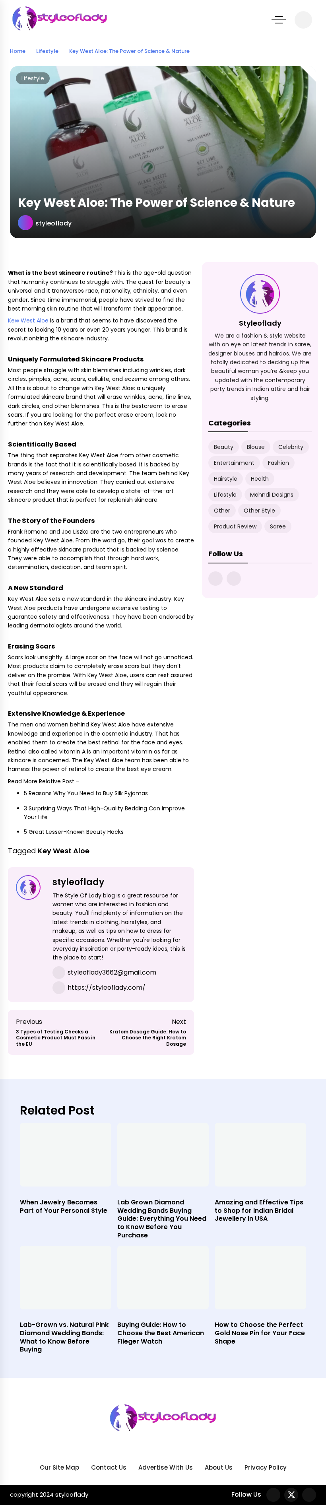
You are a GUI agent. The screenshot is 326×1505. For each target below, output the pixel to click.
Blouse (256, 447)
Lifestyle (32, 78)
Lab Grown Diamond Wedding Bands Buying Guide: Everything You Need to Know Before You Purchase (161, 1219)
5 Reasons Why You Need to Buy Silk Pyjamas (86, 793)
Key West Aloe (63, 851)
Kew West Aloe (28, 320)
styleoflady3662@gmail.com (112, 972)
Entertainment (234, 463)
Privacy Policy (265, 1467)
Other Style (259, 511)
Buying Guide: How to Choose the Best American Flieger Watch (160, 1333)
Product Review (235, 526)
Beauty (223, 447)
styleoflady (53, 223)
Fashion (278, 463)
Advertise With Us (165, 1467)
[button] (279, 20)
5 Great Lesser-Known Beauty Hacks (74, 832)
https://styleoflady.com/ (107, 987)
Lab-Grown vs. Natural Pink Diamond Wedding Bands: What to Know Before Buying (64, 1337)
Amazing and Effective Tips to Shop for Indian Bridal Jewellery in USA (259, 1210)
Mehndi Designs (271, 495)
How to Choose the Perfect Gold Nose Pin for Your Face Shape (260, 1333)
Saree (278, 526)
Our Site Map (59, 1467)
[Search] (303, 20)
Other (222, 511)
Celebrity (290, 447)
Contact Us (108, 1467)
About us (219, 1467)
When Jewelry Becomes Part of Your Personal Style (63, 1206)
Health (260, 479)
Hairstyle (225, 479)
